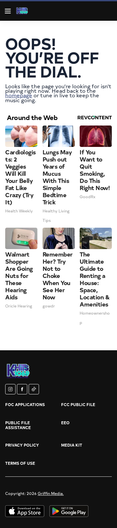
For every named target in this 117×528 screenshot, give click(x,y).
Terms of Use (20, 463)
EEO (65, 422)
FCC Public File (78, 404)
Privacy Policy (22, 445)
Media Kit (71, 445)
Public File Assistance (18, 425)
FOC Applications (25, 404)
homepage (18, 95)
